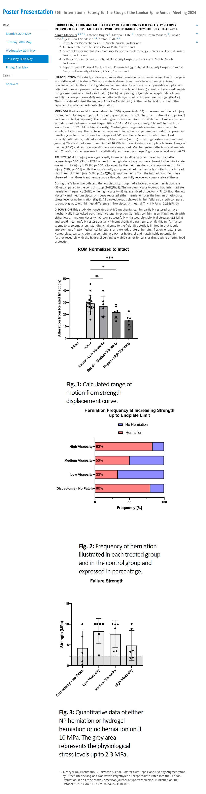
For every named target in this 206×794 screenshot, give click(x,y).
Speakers (12, 84)
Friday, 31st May (17, 67)
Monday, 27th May (18, 34)
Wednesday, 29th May (21, 50)
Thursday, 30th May (19, 59)
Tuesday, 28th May (18, 42)
